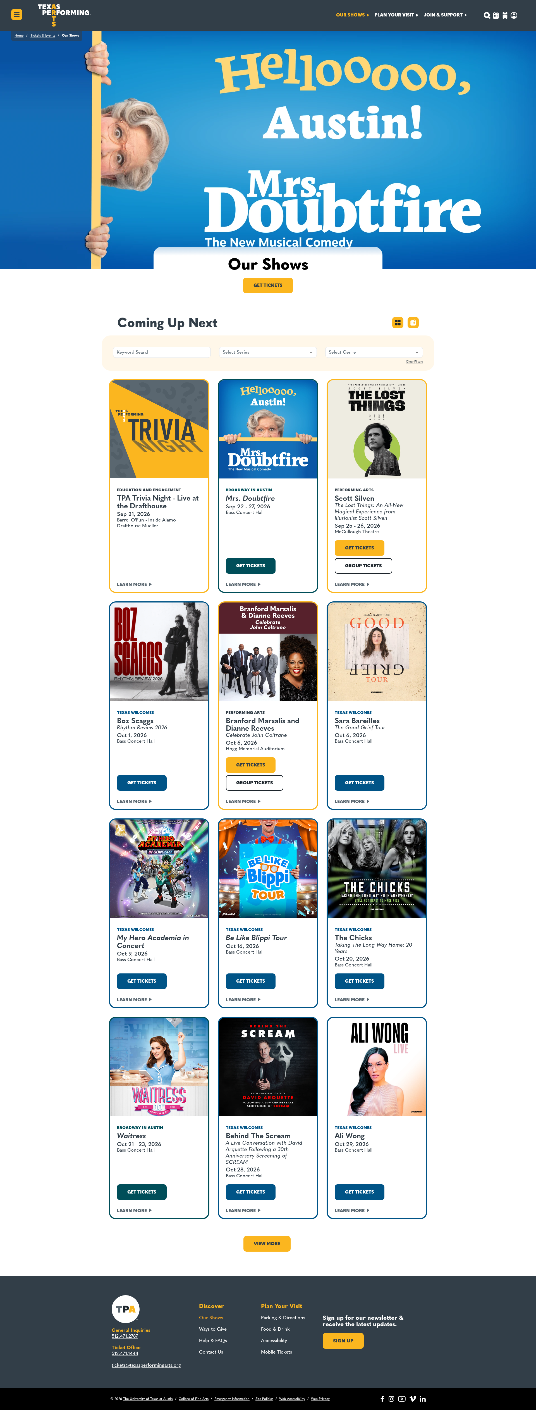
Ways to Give (213, 1329)
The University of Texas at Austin (148, 1399)
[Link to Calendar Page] (495, 16)
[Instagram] (391, 1399)
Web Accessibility (292, 1399)
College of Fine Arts (194, 1399)
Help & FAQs (213, 1340)
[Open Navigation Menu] (16, 15)
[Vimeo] (413, 1399)
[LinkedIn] (423, 1399)
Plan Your (394, 15)
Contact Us (211, 1352)
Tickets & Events (42, 35)
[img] (505, 16)
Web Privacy (320, 1399)
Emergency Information (232, 1399)
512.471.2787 (125, 1336)
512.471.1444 (125, 1353)
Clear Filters (414, 361)
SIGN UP (343, 1341)
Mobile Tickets (276, 1352)
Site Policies (264, 1399)
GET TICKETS (250, 565)
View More (267, 1243)
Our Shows (211, 1317)
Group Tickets (363, 565)
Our (350, 15)
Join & (443, 15)
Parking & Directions (283, 1317)
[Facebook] (382, 1399)
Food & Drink (275, 1329)
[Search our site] (487, 15)
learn (132, 584)
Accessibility (274, 1340)
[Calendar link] (413, 326)
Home (19, 35)
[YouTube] (402, 1399)
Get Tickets (268, 285)
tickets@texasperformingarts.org (146, 1365)
